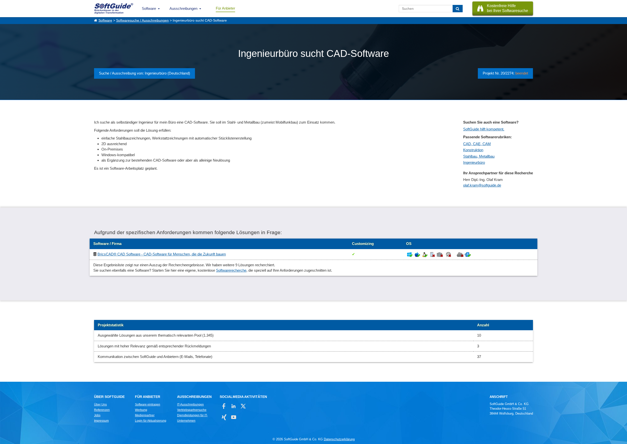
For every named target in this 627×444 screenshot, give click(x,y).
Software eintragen (147, 404)
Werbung (141, 410)
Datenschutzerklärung (339, 439)
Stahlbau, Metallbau (478, 156)
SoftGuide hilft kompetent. (483, 129)
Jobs (97, 415)
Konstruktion (473, 150)
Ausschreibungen (183, 8)
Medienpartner (145, 415)
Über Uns (100, 404)
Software (149, 8)
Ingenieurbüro (474, 162)
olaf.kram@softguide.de (482, 185)
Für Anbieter (225, 8)
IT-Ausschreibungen (190, 404)
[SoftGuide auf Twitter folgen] (243, 406)
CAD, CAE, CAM (477, 144)
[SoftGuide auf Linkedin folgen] (233, 406)
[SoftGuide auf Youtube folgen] (233, 417)
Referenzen (102, 410)
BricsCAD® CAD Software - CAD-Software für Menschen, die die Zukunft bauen (161, 254)
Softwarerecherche (231, 270)
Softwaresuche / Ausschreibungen (142, 20)
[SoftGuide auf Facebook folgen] (224, 406)
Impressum (101, 420)
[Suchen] (458, 8)
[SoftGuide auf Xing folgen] (224, 417)
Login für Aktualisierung (150, 420)
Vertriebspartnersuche (191, 410)
